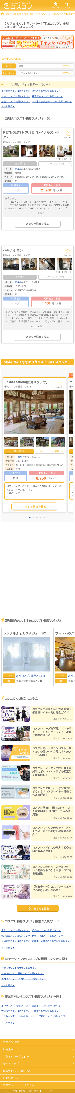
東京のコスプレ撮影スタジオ (15, 91)
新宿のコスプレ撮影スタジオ (15, 101)
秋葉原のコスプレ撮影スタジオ (47, 96)
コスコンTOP (11, 1042)
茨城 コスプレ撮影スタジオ (16, 142)
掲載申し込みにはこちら (17, 1070)
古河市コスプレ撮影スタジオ (15, 1011)
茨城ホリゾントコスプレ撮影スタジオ (20, 968)
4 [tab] (41, 518)
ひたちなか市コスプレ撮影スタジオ (19, 1016)
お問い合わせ (11, 1077)
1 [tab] (31, 518)
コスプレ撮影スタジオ (31, 675)
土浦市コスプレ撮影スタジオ (46, 1005)
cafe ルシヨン (13, 250)
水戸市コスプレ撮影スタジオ (15, 1005)
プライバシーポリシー (16, 1056)
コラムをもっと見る (37, 908)
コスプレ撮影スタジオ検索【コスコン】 (26, 14)
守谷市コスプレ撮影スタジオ (53, 1016)
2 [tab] (34, 518)
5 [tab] (45, 518)
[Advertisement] (37, 575)
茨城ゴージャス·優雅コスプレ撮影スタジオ (22, 973)
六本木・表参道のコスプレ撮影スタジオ (52, 101)
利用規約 (8, 1049)
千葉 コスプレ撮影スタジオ (17, 386)
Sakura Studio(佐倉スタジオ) (25, 382)
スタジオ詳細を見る (37, 223)
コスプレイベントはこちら (18, 1085)
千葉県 (19, 457)
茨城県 (18, 169)
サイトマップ (11, 1063)
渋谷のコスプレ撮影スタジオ (46, 91)
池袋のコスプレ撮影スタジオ (15, 96)
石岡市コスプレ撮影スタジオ (46, 1011)
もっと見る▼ (8, 106)
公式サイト (67, 159)
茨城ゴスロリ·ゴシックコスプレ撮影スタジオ (23, 978)
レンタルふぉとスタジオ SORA (26, 633)
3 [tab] (38, 518)
